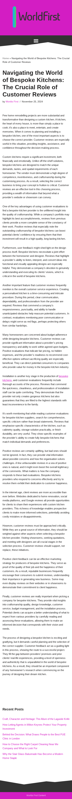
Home (6, 58)
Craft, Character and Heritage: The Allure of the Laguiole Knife (36, 719)
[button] (36, 41)
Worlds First (12, 101)
